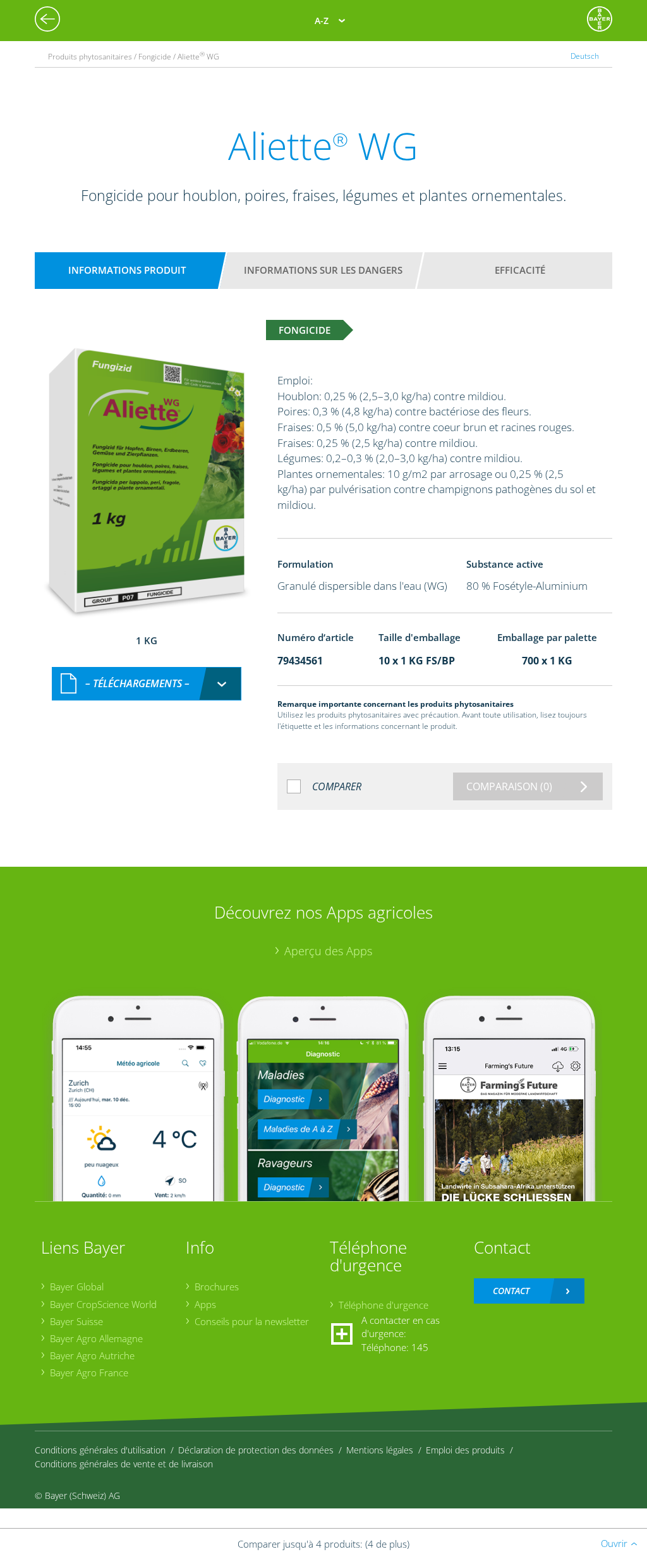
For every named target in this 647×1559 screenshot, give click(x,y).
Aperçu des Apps (328, 950)
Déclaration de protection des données (256, 1450)
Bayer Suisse (76, 1321)
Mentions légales (379, 1450)
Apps (205, 1304)
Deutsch (585, 56)
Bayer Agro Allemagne (96, 1338)
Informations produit (127, 270)
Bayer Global (77, 1286)
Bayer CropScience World (103, 1304)
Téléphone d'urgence (383, 1305)
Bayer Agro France (89, 1372)
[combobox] (146, 683)
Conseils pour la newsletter (252, 1321)
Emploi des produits (465, 1450)
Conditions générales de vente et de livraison (124, 1464)
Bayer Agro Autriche (92, 1355)
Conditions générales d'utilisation (100, 1450)
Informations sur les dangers (323, 270)
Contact (511, 1291)
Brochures (217, 1286)
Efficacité (520, 270)
